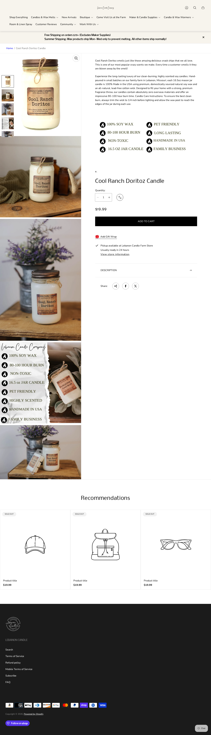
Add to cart (146, 221)
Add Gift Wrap (108, 236)
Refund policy (13, 662)
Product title (10, 580)
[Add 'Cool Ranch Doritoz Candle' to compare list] (119, 197)
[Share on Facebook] (125, 286)
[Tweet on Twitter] (135, 286)
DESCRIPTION (109, 270)
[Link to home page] (13, 624)
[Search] (194, 7)
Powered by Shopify (33, 714)
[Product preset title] (35, 544)
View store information (115, 254)
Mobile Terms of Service (18, 669)
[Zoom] (76, 58)
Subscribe (10, 675)
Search (9, 649)
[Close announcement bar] (203, 37)
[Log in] (186, 7)
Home (9, 48)
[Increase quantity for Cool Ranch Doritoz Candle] (109, 197)
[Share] (115, 286)
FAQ (7, 682)
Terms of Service (14, 656)
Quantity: (100, 190)
